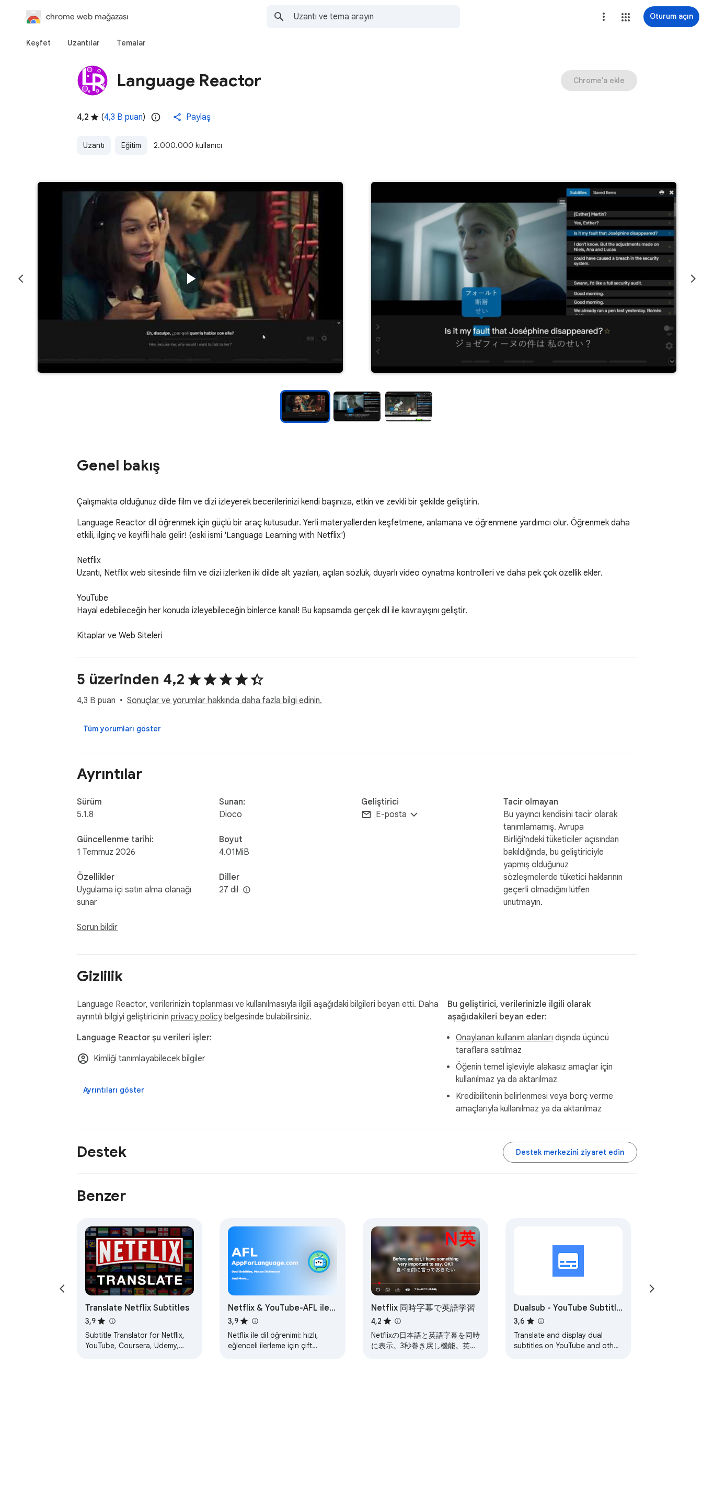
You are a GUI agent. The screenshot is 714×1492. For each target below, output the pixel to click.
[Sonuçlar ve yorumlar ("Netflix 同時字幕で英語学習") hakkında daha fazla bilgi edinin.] (397, 1321)
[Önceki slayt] (20, 278)
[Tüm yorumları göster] (122, 728)
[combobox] (377, 16)
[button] (625, 17)
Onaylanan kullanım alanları (504, 1037)
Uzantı (94, 145)
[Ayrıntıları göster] (114, 1090)
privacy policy (196, 1017)
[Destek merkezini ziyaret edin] (570, 1152)
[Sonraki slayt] (693, 278)
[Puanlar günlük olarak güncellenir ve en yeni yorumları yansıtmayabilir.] (155, 117)
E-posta (391, 814)
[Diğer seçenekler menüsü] (603, 16)
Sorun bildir (97, 927)
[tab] (38, 42)
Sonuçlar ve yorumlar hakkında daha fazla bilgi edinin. (224, 700)
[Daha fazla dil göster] (246, 890)
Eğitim (131, 145)
